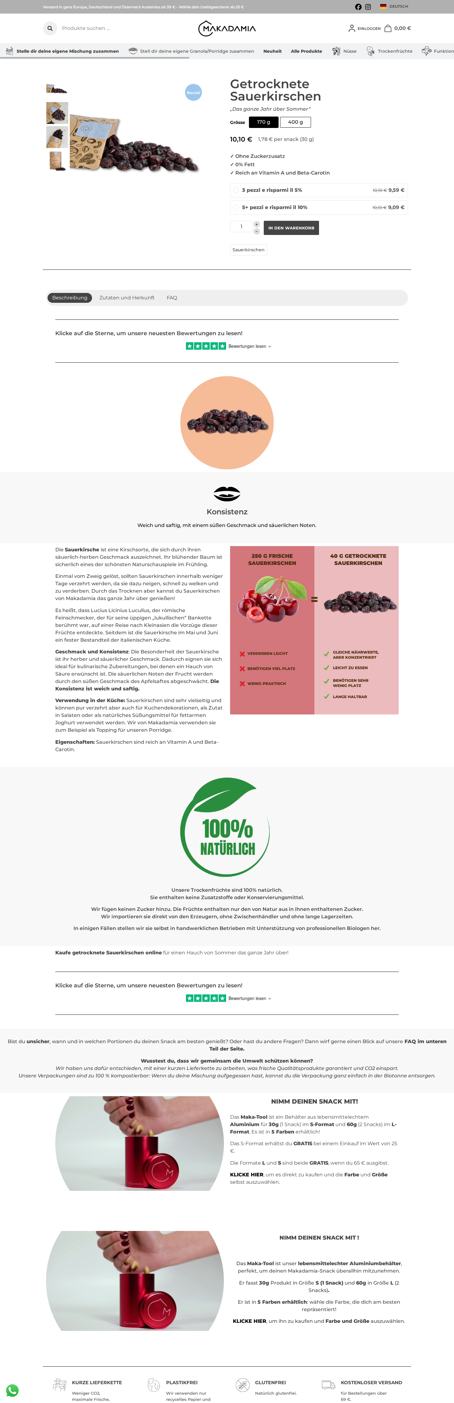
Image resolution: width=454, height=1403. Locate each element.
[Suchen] (50, 28)
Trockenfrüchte (395, 51)
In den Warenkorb (291, 227)
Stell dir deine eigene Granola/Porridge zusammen (197, 51)
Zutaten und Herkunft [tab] (127, 298)
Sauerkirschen (249, 250)
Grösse (237, 122)
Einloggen (369, 28)
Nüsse (350, 51)
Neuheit (272, 51)
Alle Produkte (306, 51)
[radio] (264, 122)
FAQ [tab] (172, 298)
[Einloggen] (351, 28)
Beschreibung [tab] (69, 298)
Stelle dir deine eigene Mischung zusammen (68, 51)
